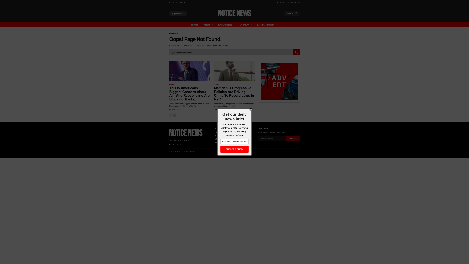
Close (251, 109)
